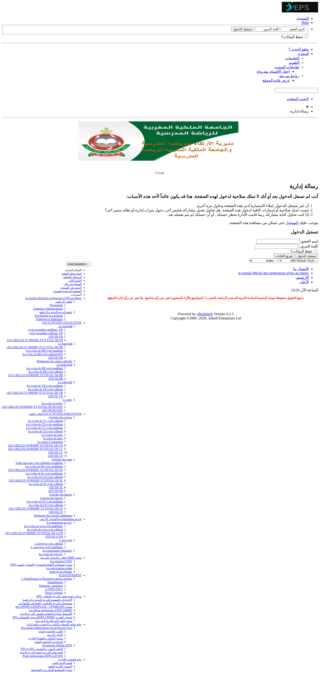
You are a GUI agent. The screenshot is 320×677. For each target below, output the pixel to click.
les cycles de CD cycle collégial (45, 431)
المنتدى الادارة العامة (60, 666)
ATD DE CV (55, 452)
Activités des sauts (62, 459)
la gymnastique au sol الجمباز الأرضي (60, 519)
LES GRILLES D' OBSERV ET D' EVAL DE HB (35, 347)
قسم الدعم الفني (62, 663)
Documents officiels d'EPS (57, 645)
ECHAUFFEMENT (70, 575)
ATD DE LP (56, 512)
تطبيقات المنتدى (286, 67)
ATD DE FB (55, 336)
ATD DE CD (55, 456)
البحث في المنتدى (71, 287)
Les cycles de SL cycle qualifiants (44, 473)
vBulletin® (205, 314)
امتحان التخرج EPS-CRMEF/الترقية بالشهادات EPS (42, 617)
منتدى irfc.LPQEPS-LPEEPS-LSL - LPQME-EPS (43, 606)
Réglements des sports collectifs (54, 361)
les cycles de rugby (52, 403)
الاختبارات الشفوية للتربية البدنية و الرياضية (47, 599)
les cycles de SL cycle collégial (46, 484)
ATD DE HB (55, 357)
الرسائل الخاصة (72, 277)
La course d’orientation (50, 442)
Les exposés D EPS (61, 561)
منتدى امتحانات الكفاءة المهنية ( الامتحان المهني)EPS (41, 564)
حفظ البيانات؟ (292, 37)
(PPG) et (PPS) (54, 589)
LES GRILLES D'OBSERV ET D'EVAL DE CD (35, 445)
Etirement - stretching (51, 585)
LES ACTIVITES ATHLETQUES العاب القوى (55, 414)
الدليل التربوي (55, 635)
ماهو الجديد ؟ (299, 49)
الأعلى (304, 282)
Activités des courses (60, 417)
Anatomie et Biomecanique (48, 308)
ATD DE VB (55, 396)
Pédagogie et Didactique (49, 319)
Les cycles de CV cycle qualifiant (44, 428)
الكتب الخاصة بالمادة (50, 631)
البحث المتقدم (298, 99)
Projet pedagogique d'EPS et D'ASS (43, 656)
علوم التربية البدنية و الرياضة (55, 312)
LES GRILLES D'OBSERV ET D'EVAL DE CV (35, 449)
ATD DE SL (56, 487)
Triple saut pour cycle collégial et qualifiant (39, 463)
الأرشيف (302, 277)
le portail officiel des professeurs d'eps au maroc (273, 273)
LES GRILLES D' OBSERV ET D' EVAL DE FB (35, 340)
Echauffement (55, 582)
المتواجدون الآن (72, 284)
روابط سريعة (289, 76)
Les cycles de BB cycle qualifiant (44, 368)
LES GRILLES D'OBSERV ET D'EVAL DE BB (35, 375)
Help (305, 23)
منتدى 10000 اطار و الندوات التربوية (61, 557)
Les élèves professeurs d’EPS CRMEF (50, 610)
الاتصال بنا (301, 269)
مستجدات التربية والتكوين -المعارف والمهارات (45, 603)
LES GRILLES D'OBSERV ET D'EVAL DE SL (36, 480)
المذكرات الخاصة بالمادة (48, 642)
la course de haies (53, 438)
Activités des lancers (60, 494)
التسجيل (302, 18)
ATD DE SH (55, 491)
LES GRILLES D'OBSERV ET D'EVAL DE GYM (34, 533)
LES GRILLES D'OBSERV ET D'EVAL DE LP (36, 508)
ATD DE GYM (54, 536)
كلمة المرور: (308, 246)
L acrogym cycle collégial (49, 543)
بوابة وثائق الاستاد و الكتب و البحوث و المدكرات (54, 624)
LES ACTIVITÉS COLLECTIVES (62, 322)
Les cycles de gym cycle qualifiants (43, 526)
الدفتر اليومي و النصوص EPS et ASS (42, 649)
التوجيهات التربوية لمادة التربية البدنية (41, 652)
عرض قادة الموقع (276, 80)
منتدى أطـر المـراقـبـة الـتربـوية (53, 621)
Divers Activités (54, 592)
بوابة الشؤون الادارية (70, 659)
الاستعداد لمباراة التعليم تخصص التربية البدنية (46, 613)
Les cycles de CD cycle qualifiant (44, 424)
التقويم (294, 63)
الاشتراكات (75, 280)
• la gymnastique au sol (59, 522)
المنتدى (303, 54)
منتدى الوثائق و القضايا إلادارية (45, 638)
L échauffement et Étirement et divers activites (47, 578)
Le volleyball (65, 382)
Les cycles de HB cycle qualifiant (44, 350)
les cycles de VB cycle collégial (45, 389)
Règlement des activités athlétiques (53, 515)
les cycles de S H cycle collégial (45, 477)
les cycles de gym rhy (51, 554)
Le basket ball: (64, 364)
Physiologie (56, 305)
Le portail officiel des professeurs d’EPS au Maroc (53, 298)
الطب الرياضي (63, 301)
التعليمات (292, 58)
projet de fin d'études (60, 571)
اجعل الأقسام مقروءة (273, 71)
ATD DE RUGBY (52, 410)
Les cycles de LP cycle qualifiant (45, 501)
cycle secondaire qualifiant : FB (45, 329)
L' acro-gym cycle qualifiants (47, 547)
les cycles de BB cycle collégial (45, 371)
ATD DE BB (55, 378)
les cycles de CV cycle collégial (45, 421)
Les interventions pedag (59, 568)
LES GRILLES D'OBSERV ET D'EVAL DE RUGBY (32, 407)
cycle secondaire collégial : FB (46, 333)
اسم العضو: (309, 241)
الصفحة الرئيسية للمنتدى (67, 291)
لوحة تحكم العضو (72, 273)
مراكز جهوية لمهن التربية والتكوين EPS (59, 596)
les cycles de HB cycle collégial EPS (42, 354)
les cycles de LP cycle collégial (46, 505)
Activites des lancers (51, 498)
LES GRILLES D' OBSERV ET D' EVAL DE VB (35, 393)
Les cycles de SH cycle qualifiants (44, 466)
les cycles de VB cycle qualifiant (45, 385)
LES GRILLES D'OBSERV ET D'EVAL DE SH (35, 470)
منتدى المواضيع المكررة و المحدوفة (51, 670)
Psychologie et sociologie (49, 315)
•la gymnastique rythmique (57, 550)
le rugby (67, 400)
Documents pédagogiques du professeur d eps (46, 628)
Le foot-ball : (65, 326)
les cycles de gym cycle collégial (45, 529)
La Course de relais (52, 435)
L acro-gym (65, 540)
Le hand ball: (65, 343)
